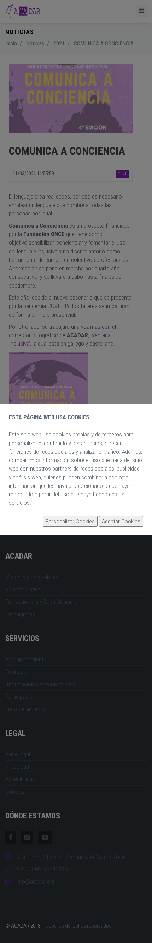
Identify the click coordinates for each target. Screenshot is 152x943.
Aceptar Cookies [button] (121, 521)
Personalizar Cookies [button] (70, 521)
